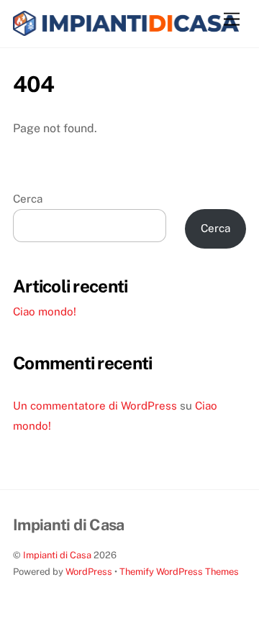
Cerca (27, 199)
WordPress (88, 571)
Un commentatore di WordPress (95, 406)
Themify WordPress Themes (179, 571)
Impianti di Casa (57, 555)
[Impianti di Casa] (126, 29)
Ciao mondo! (44, 311)
